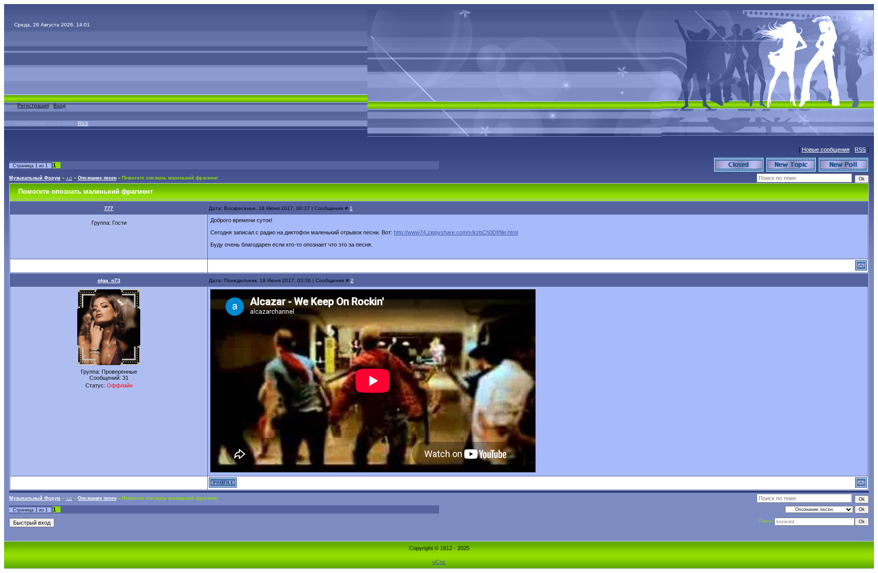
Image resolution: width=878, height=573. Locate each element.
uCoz (439, 562)
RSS (83, 123)
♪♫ (69, 177)
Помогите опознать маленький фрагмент (170, 177)
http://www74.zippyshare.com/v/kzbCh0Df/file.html (456, 232)
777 (108, 208)
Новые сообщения (826, 149)
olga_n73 (109, 280)
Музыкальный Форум (34, 177)
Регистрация (33, 105)
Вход (59, 105)
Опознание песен (97, 177)
